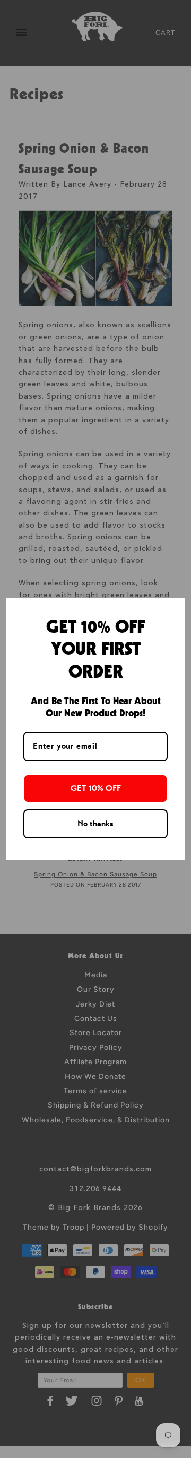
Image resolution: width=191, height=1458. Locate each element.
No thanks (95, 823)
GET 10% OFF (96, 788)
